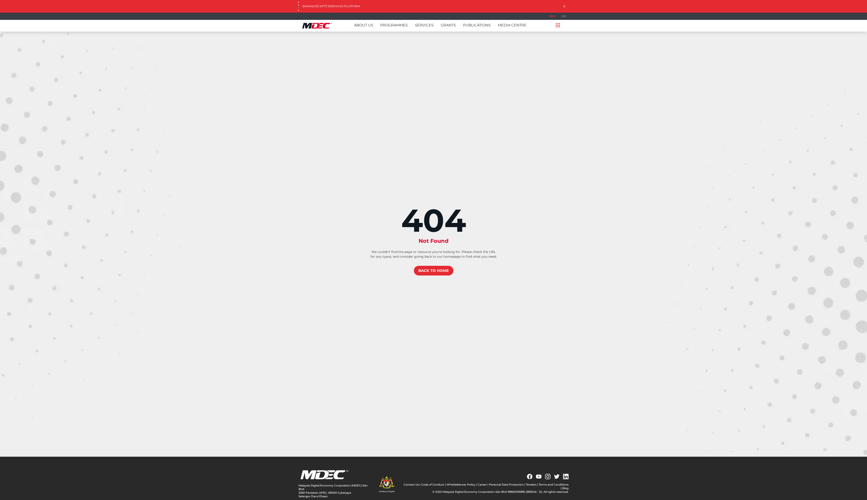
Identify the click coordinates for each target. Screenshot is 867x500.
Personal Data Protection (506, 484)
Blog (565, 488)
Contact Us (411, 484)
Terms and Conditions (554, 484)
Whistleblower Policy (461, 484)
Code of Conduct (432, 484)
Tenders (531, 484)
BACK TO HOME (433, 271)
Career (482, 484)
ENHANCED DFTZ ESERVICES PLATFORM (331, 6)
